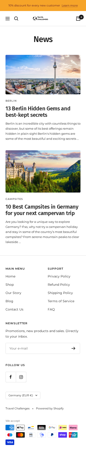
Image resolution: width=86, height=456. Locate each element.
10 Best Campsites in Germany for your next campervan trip (42, 210)
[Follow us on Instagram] (21, 377)
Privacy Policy (59, 276)
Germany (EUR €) (20, 395)
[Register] (73, 348)
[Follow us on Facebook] (11, 377)
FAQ (51, 309)
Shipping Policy (60, 293)
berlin (11, 100)
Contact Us (14, 309)
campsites (14, 199)
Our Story (13, 293)
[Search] (16, 19)
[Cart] (78, 19)
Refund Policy (59, 285)
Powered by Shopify (50, 408)
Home (10, 276)
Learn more (70, 5)
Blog (9, 301)
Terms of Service (61, 301)
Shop (10, 285)
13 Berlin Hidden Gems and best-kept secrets (38, 111)
